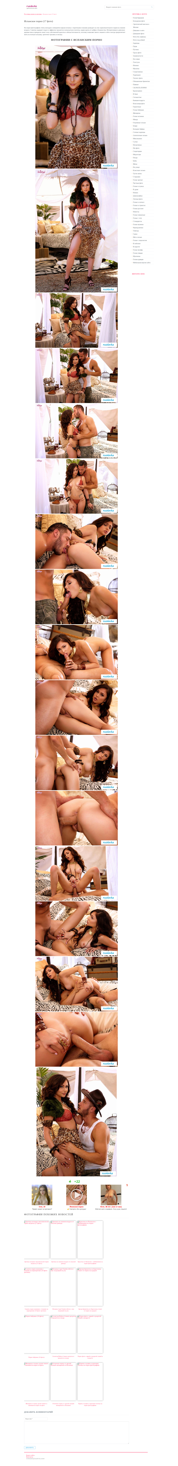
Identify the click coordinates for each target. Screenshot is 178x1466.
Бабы (135, 161)
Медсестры (137, 154)
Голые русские (138, 208)
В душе (135, 189)
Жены (135, 164)
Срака (135, 234)
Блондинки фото (139, 21)
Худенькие (137, 75)
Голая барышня (138, 18)
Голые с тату (137, 218)
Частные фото (138, 183)
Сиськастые (137, 97)
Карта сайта (30, 1455)
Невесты (136, 212)
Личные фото (138, 199)
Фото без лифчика (139, 37)
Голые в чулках (138, 186)
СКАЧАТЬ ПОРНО (140, 88)
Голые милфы (138, 250)
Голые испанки (138, 116)
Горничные (137, 107)
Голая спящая (137, 253)
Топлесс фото (138, 78)
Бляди (135, 126)
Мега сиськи (137, 237)
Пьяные (136, 84)
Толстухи (136, 62)
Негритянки (137, 145)
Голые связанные (139, 215)
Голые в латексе (138, 202)
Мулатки (136, 68)
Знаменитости (138, 56)
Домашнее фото (138, 33)
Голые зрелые (138, 180)
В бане (135, 94)
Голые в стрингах (139, 205)
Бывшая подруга (139, 100)
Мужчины (136, 256)
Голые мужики (138, 224)
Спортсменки (138, 72)
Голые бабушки (138, 110)
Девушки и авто (138, 30)
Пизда (135, 158)
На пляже (136, 59)
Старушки (136, 177)
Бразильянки (137, 91)
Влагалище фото (139, 103)
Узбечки (136, 231)
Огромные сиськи (139, 123)
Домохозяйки (137, 196)
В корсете (136, 247)
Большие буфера (139, 129)
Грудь (135, 46)
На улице (136, 167)
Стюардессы (137, 221)
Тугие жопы (137, 173)
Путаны (136, 49)
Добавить (30, 1447)
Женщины (136, 113)
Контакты (29, 1457)
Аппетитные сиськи (140, 135)
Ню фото (136, 148)
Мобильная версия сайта (141, 262)
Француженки (138, 227)
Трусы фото (137, 53)
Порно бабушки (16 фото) (36, 1357)
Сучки (135, 142)
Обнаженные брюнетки (141, 81)
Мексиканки (137, 138)
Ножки (135, 193)
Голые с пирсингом (140, 240)
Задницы (136, 43)
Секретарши (137, 151)
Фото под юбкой (139, 40)
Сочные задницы (139, 132)
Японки (136, 65)
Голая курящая (138, 259)
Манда (135, 119)
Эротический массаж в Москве (141, 25)
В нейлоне (137, 243)
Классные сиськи (139, 170)
